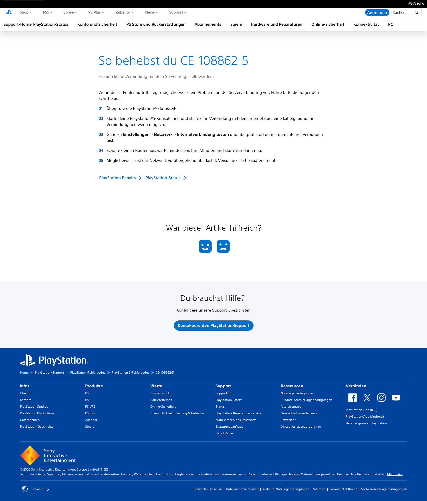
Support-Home (18, 24)
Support (176, 12)
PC (390, 24)
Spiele (68, 12)
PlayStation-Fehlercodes (87, 372)
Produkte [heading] (94, 385)
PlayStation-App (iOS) (361, 410)
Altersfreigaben (292, 406)
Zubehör (122, 12)
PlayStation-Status (50, 24)
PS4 (88, 400)
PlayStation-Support (49, 372)
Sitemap (319, 489)
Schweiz (37, 489)
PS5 (46, 12)
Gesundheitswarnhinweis (299, 413)
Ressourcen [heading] (292, 385)
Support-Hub (225, 393)
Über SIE (26, 393)
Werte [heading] (156, 385)
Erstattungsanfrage (230, 427)
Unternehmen (30, 420)
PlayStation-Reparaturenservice (238, 413)
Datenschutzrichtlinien (242, 489)
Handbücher (224, 433)
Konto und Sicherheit (97, 24)
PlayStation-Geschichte (37, 427)
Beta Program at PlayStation (366, 423)
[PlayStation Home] (9, 12)
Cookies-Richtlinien (343, 489)
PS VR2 (90, 406)
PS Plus (94, 12)
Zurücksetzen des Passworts (236, 420)
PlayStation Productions (37, 413)
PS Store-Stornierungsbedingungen (306, 400)
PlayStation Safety (229, 400)
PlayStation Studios (34, 406)
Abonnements (208, 24)
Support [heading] (223, 385)
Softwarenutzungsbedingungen (384, 489)
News (150, 12)
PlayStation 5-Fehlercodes (130, 372)
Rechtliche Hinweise (207, 489)
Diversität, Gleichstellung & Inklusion (177, 413)
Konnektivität (366, 24)
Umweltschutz (160, 393)
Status (220, 406)
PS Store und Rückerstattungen (155, 24)
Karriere (25, 400)
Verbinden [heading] (356, 385)
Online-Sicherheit (327, 24)
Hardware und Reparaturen (276, 24)
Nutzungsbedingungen (297, 393)
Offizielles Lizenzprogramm (301, 427)
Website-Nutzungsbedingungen (285, 489)
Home (24, 372)
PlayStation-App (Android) (365, 416)
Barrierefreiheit (161, 400)
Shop (24, 12)
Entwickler (288, 420)
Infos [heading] (24, 385)
